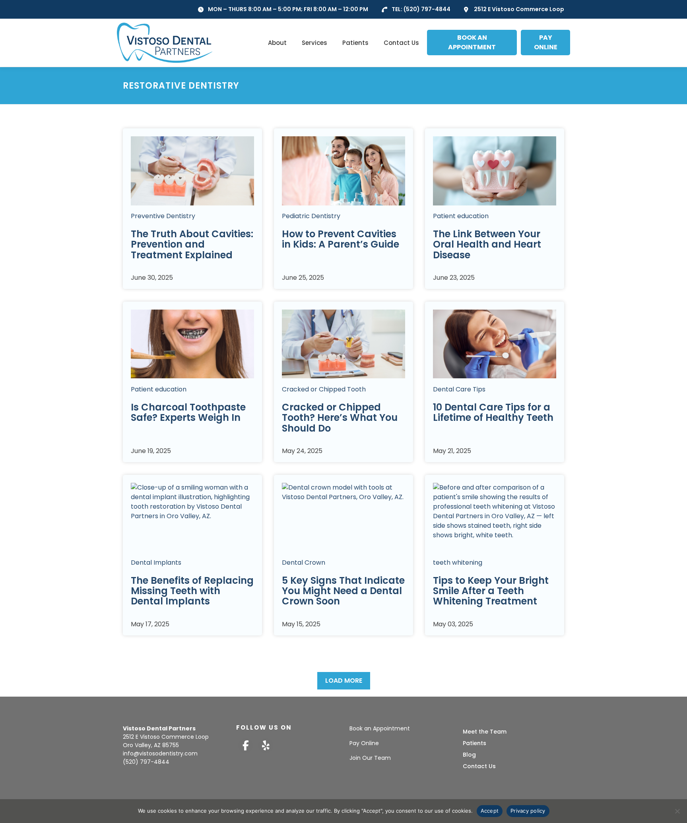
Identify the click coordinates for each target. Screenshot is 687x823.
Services (314, 43)
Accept (490, 811)
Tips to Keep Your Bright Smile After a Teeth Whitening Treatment (491, 590)
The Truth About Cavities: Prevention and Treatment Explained (192, 244)
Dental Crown (303, 562)
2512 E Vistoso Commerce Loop (519, 9)
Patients (355, 43)
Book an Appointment (379, 728)
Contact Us (401, 43)
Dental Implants (156, 562)
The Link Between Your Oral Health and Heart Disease (487, 244)
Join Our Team (370, 758)
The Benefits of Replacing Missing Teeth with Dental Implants (192, 590)
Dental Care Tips (459, 388)
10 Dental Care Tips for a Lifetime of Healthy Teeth (493, 412)
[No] (677, 811)
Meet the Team (485, 732)
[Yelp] (265, 745)
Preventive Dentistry (163, 216)
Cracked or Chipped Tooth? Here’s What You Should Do (340, 417)
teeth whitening (457, 562)
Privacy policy (527, 811)
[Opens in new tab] (245, 745)
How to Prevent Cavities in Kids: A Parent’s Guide (340, 239)
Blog (469, 755)
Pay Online (364, 743)
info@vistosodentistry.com (160, 753)
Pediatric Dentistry (311, 216)
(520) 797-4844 (427, 9)
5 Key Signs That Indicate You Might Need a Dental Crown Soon (343, 590)
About (277, 43)
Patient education (461, 216)
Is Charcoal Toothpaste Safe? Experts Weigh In (188, 412)
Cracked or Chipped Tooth (324, 388)
